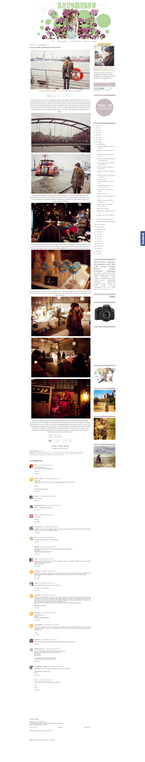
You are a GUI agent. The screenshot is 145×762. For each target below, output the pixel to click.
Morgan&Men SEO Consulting (76, 445)
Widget (85, 445)
